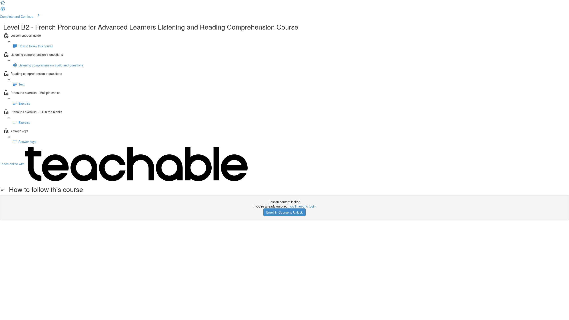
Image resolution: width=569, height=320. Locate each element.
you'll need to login (302, 206)
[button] (2, 4)
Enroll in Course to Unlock (284, 212)
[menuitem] (2, 10)
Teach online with (12, 164)
